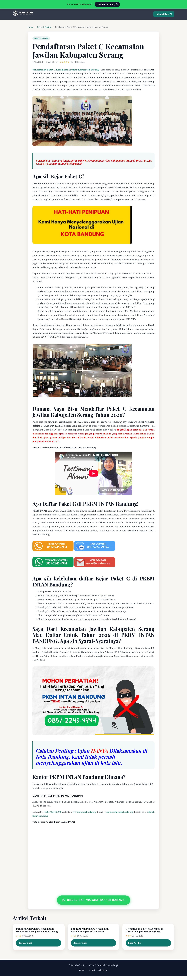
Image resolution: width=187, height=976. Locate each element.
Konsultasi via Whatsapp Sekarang (96, 900)
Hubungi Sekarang (106, 4)
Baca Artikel (25, 942)
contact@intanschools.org (119, 811)
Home (30, 27)
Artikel (91, 970)
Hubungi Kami (162, 14)
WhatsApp (103, 970)
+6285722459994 (52, 811)
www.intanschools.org (84, 811)
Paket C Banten (44, 27)
